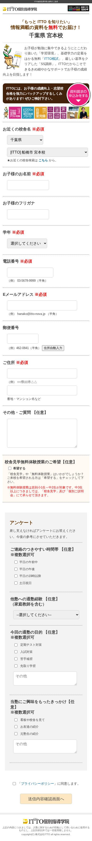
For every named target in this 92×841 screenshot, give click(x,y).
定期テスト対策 (31, 644)
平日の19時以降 (30, 576)
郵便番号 (11, 327)
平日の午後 (27, 569)
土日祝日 (25, 583)
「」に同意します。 (49, 783)
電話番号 (17, 261)
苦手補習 (26, 659)
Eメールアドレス (25, 294)
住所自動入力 (53, 348)
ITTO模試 (51, 59)
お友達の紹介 (29, 726)
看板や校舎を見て (32, 720)
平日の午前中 (28, 562)
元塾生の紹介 (29, 733)
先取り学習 (28, 666)
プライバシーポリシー (37, 783)
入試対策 (26, 652)
